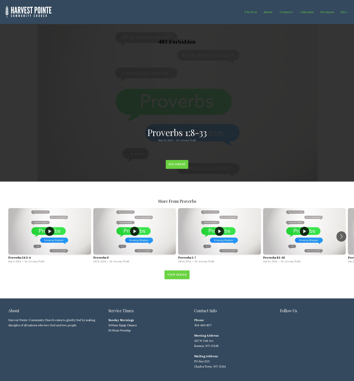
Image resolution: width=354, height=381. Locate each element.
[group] (49, 236)
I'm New (250, 12)
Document (177, 164)
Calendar (307, 12)
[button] (341, 236)
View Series (177, 274)
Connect (287, 12)
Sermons (327, 12)
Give (344, 12)
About (269, 12)
